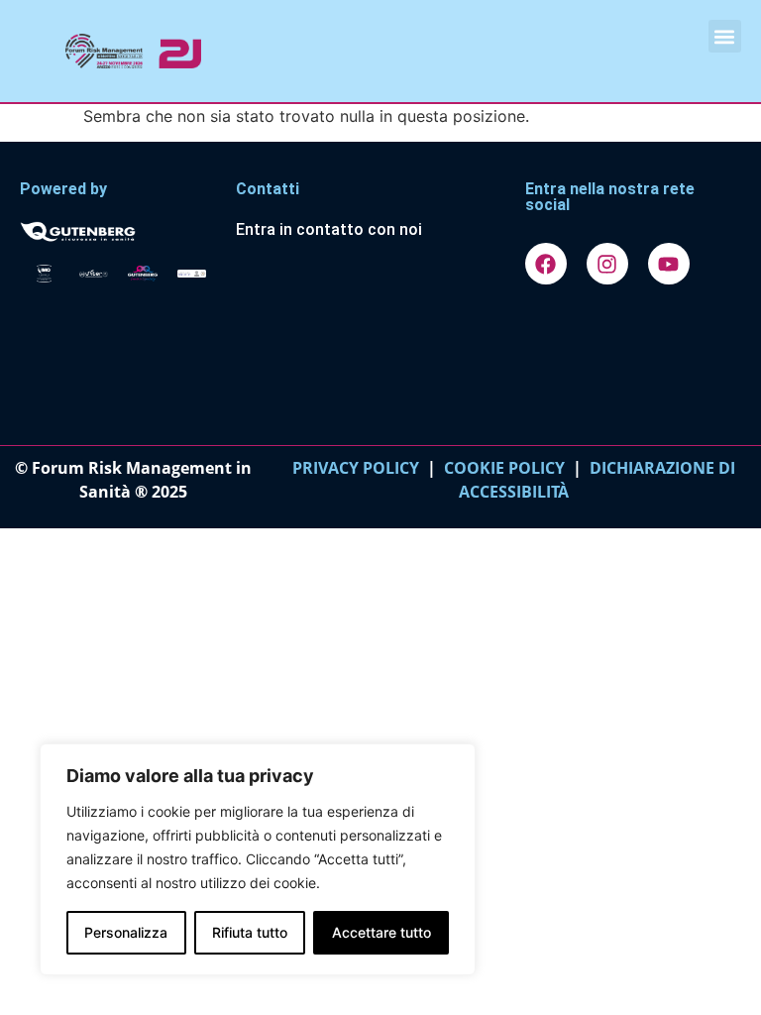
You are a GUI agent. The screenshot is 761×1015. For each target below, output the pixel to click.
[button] (724, 36)
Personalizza (125, 932)
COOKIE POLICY (504, 468)
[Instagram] (607, 263)
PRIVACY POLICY (355, 468)
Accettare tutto (381, 932)
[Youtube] (669, 263)
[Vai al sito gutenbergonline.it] (118, 230)
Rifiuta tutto (249, 932)
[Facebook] (546, 263)
